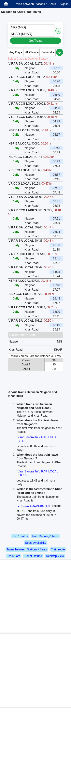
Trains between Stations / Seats (27, 549)
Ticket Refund (33, 556)
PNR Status (20, 536)
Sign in (64, 4)
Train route (58, 549)
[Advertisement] (35, 596)
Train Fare (13, 556)
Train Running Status (45, 536)
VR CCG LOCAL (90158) (34, 505)
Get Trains (35, 40)
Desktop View (55, 556)
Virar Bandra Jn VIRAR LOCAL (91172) (38, 439)
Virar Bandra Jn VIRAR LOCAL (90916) (38, 473)
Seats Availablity (35, 542)
